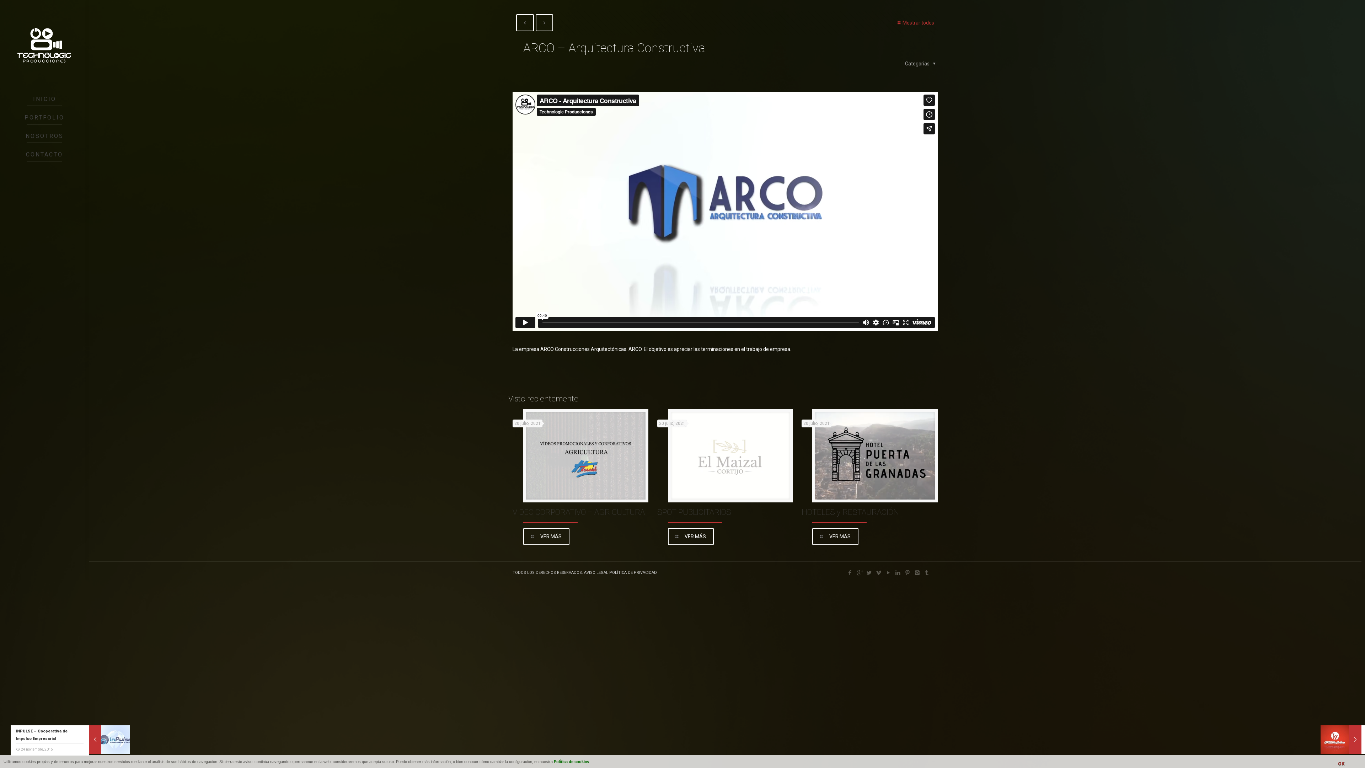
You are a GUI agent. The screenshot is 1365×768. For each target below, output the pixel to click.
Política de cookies (571, 761)
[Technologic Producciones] (44, 45)
